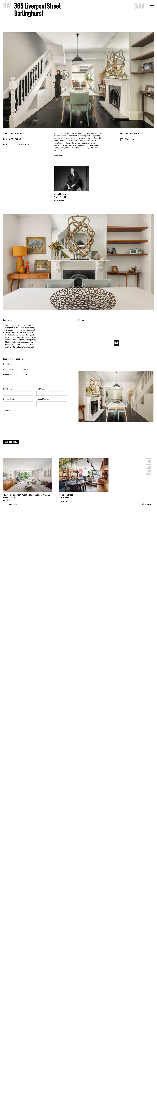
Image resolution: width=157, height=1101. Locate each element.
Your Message (8, 411)
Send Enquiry (11, 441)
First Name (7, 389)
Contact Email (8, 399)
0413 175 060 (59, 201)
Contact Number (43, 399)
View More (146, 504)
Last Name (40, 389)
